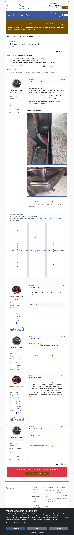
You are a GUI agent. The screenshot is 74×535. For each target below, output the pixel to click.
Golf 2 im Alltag (48, 487)
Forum (16, 15)
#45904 (63, 286)
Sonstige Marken (62, 498)
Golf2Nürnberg (40, 305)
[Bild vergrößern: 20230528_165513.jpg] (47, 182)
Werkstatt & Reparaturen (35, 488)
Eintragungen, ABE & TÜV (49, 491)
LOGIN (65, 7)
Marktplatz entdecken (48, 72)
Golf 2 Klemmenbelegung (49, 507)
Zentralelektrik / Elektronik (36, 493)
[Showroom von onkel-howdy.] (16, 329)
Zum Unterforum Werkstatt (15, 72)
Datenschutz (40, 532)
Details (37, 528)
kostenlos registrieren (55, 5)
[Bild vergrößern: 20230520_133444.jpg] (47, 139)
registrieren (51, 24)
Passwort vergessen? (55, 3)
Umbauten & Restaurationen (36, 506)
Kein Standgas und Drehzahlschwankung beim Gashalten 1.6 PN (28, 62)
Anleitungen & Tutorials (48, 495)
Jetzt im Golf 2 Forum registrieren (37, 473)
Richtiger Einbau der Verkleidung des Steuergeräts (24, 58)
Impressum (33, 532)
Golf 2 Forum (22, 36)
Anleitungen (54, 13)
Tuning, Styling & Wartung (36, 497)
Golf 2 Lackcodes (62, 493)
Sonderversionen (62, 495)
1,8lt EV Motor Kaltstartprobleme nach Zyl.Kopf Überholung (27, 66)
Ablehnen (59, 528)
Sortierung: (57, 51)
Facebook (61, 27)
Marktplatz (47, 13)
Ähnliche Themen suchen (33, 72)
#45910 (63, 375)
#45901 (63, 79)
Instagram (52, 27)
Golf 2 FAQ (60, 14)
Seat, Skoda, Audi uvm (49, 502)
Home (9, 15)
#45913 (63, 426)
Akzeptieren (15, 528)
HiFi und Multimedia (35, 502)
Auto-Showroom (62, 487)
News (22, 15)
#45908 (63, 336)
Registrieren (31, 15)
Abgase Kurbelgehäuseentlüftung (19, 64)
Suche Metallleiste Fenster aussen (20, 60)
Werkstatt (40, 13)
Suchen (67, 15)
